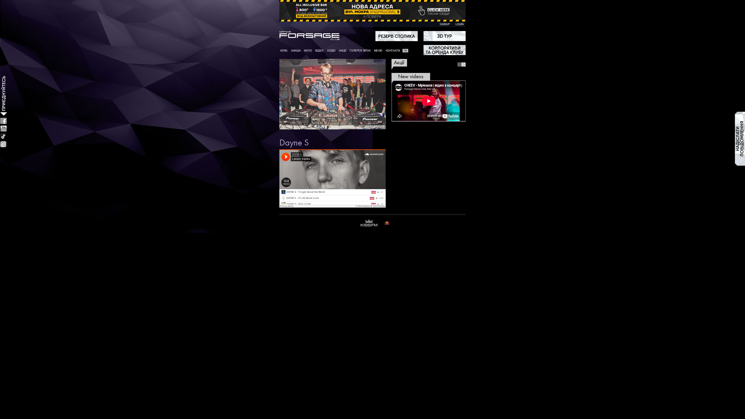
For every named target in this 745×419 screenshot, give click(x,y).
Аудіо (331, 50)
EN (405, 50)
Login (460, 24)
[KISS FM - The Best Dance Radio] (369, 223)
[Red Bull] (387, 223)
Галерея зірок (360, 50)
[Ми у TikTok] (3, 136)
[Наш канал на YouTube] (3, 129)
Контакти (393, 50)
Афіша (296, 50)
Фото (308, 50)
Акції (342, 50)
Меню (378, 50)
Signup (445, 24)
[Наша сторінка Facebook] (3, 121)
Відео (319, 50)
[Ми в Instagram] (3, 144)
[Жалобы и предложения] (740, 139)
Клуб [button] (284, 50)
